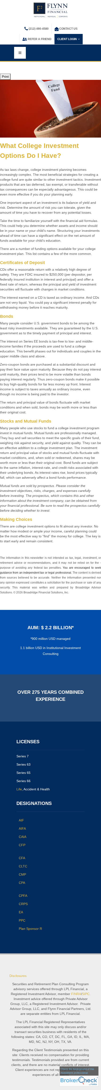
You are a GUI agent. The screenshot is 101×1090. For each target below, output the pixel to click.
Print (5, 76)
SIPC (85, 994)
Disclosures (18, 976)
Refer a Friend (39, 39)
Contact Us (68, 28)
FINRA (76, 994)
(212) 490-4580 (39, 28)
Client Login (67, 39)
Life (19, 789)
